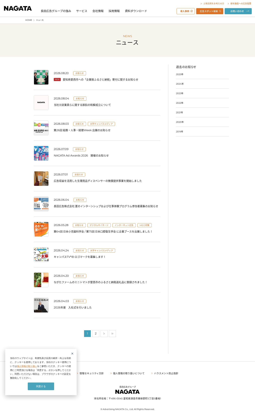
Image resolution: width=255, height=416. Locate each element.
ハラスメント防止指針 (166, 373)
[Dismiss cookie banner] (72, 354)
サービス (81, 11)
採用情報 (114, 11)
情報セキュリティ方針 (92, 373)
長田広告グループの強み (56, 11)
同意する (41, 386)
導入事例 (184, 11)
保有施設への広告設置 (240, 3)
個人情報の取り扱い (27, 366)
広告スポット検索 (209, 11)
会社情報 (98, 11)
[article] (97, 77)
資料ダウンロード (136, 11)
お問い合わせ (237, 11)
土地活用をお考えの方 (213, 3)
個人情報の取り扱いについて (129, 373)
